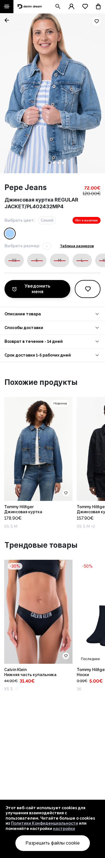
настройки (64, 828)
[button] (52, 314)
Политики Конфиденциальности (44, 823)
